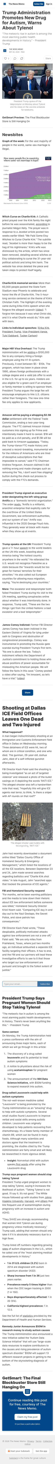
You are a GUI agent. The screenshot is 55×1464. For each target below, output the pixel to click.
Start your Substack (20, 1451)
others (44, 1201)
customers (33, 441)
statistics (28, 1315)
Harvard (29, 1201)
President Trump (11, 331)
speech (24, 548)
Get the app (41, 1451)
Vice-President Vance (34, 331)
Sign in (49, 4)
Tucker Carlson (28, 335)
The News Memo (16, 49)
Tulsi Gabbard (10, 335)
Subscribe (38, 4)
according (42, 224)
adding (31, 352)
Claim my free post (27, 1416)
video (39, 309)
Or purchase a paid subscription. (27, 1424)
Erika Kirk (43, 327)
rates (5, 1248)
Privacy (30, 1441)
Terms (38, 1441)
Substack (13, 1458)
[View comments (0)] (15, 58)
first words (21, 1164)
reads (17, 504)
